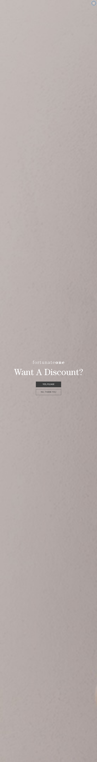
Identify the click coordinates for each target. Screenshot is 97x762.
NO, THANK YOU (48, 392)
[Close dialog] (94, 3)
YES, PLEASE (48, 384)
